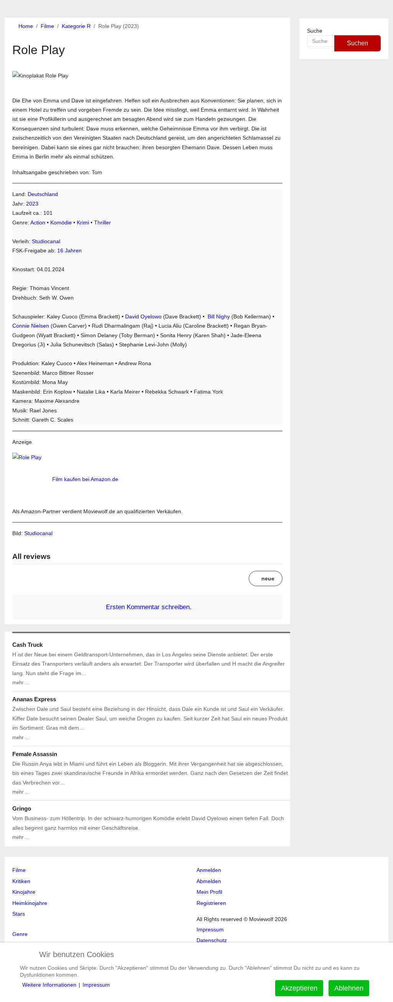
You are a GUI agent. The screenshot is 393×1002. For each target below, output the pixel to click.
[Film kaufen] (31, 479)
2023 (32, 204)
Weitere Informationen (49, 985)
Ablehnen (348, 988)
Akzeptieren (299, 988)
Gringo (21, 808)
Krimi (83, 222)
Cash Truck (27, 644)
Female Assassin (34, 754)
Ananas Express (34, 699)
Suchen (357, 43)
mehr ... (21, 683)
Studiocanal (46, 241)
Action (37, 222)
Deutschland (43, 194)
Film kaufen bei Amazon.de (85, 479)
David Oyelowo (143, 316)
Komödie (61, 222)
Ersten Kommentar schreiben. (149, 607)
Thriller (102, 222)
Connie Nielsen (30, 326)
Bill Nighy (219, 316)
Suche (314, 31)
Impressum (96, 985)
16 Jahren (69, 250)
